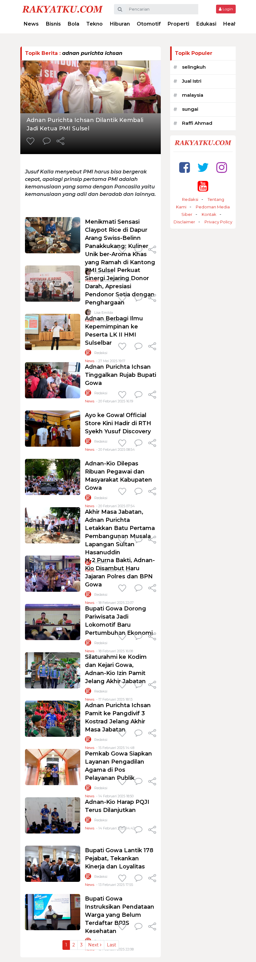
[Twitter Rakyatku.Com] (203, 167)
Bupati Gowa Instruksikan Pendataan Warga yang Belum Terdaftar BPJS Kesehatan (119, 915)
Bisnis (53, 24)
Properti (178, 24)
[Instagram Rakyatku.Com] (221, 167)
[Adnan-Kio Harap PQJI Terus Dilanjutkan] (52, 815)
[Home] (62, 9)
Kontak (209, 214)
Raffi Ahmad (197, 123)
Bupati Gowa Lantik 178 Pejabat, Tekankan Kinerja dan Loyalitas (119, 858)
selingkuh (194, 67)
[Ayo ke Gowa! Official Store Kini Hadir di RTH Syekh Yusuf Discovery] (52, 428)
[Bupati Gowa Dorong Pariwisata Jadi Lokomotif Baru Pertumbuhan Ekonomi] (52, 621)
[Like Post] (32, 141)
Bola (73, 24)
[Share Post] (60, 141)
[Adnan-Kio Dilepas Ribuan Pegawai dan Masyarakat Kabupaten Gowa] (52, 476)
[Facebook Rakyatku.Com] (184, 167)
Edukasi (206, 24)
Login (227, 9)
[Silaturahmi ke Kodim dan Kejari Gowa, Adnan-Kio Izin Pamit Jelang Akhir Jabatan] (52, 670)
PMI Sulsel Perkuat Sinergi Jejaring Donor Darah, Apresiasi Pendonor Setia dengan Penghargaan (120, 286)
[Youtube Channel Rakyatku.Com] (202, 186)
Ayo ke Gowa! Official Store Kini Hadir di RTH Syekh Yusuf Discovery (118, 423)
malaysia (192, 95)
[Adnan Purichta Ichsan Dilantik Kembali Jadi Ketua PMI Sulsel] (90, 86)
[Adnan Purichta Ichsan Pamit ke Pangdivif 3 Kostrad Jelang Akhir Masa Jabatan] (52, 718)
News (31, 24)
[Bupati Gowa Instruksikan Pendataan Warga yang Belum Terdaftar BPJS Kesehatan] (52, 912)
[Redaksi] (88, 354)
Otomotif (149, 24)
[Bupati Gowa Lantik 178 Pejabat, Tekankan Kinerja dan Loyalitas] (52, 863)
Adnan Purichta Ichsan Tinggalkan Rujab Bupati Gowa (120, 374)
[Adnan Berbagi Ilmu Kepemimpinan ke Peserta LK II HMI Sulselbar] (52, 331)
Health (231, 24)
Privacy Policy (218, 221)
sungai (190, 109)
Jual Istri (191, 81)
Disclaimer (184, 221)
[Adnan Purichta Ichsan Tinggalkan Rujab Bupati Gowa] (52, 380)
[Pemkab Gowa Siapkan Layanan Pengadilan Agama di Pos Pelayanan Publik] (52, 767)
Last (111, 945)
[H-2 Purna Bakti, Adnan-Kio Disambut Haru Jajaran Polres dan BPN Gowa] (52, 573)
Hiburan (120, 24)
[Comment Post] (47, 141)
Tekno (94, 24)
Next (94, 945)
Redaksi (100, 353)
